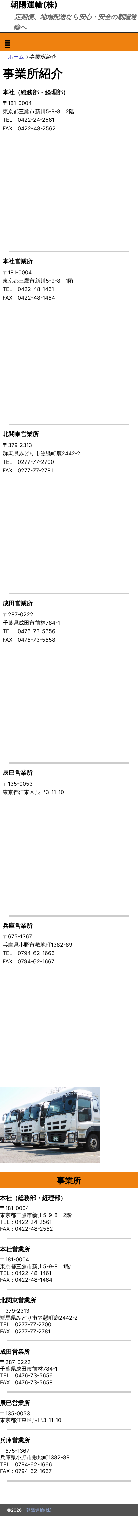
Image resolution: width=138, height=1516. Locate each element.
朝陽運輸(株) (39, 1510)
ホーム (16, 56)
